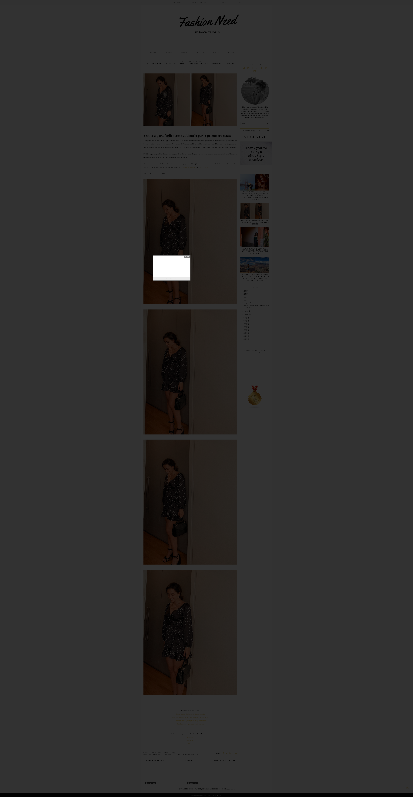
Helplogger (174, 278)
